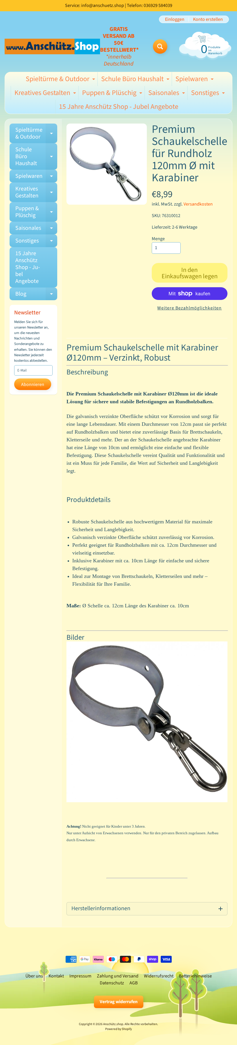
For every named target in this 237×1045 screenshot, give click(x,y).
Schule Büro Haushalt (136, 80)
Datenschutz (112, 983)
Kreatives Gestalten (45, 94)
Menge (158, 239)
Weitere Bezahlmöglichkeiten (189, 308)
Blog (36, 295)
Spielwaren (195, 80)
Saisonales (167, 94)
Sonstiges (208, 94)
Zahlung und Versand (117, 976)
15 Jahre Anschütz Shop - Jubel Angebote (118, 107)
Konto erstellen (208, 19)
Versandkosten (198, 204)
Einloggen (174, 19)
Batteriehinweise (195, 976)
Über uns (34, 976)
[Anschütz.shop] (52, 46)
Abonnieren (32, 384)
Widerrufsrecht (158, 976)
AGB (133, 983)
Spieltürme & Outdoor (61, 80)
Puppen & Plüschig (113, 94)
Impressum (80, 976)
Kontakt (56, 976)
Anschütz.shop (113, 1024)
